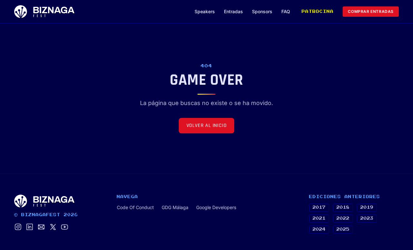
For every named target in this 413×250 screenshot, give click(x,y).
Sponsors (262, 11)
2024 (319, 229)
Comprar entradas (371, 11)
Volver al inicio (206, 125)
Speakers (205, 11)
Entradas (233, 11)
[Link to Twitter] (53, 227)
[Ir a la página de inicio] (44, 11)
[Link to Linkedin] (30, 227)
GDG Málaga (175, 207)
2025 (343, 229)
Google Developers (216, 207)
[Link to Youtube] (64, 227)
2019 (366, 207)
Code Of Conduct (135, 207)
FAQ (285, 11)
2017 (319, 207)
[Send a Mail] (41, 227)
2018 (343, 207)
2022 (343, 218)
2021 (319, 218)
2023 (366, 218)
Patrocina (318, 11)
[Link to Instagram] (18, 227)
